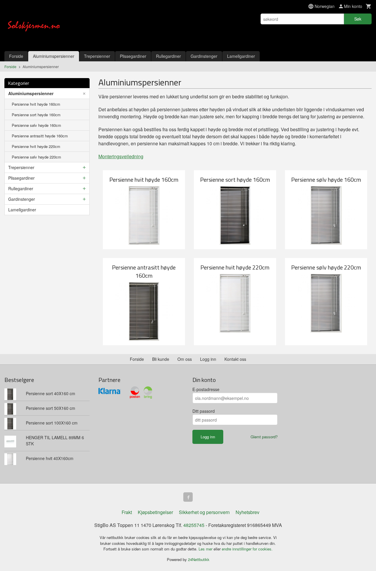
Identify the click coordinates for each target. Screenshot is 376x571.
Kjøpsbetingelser (155, 512)
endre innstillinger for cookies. (247, 549)
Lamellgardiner (241, 56)
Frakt (127, 512)
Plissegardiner (133, 56)
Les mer (206, 549)
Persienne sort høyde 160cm (36, 114)
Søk (357, 19)
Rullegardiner (168, 56)
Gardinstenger (204, 56)
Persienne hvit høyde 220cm (36, 146)
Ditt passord (203, 411)
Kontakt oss (235, 359)
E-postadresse (205, 389)
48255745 (193, 525)
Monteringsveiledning (120, 156)
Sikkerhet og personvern (204, 512)
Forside (16, 56)
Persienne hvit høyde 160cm (36, 104)
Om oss (184, 359)
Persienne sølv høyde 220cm (36, 157)
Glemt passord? (264, 436)
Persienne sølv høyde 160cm (36, 125)
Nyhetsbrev (247, 512)
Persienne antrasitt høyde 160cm (40, 136)
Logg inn (208, 359)
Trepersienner (97, 56)
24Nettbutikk (198, 559)
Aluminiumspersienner (53, 56)
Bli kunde (160, 359)
